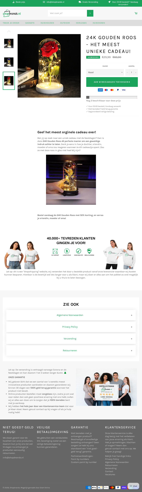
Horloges (81, 23)
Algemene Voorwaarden (70, 315)
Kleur (105, 66)
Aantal (132, 66)
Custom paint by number (84, 462)
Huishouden (47, 23)
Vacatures (110, 474)
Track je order (11, 23)
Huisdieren (99, 23)
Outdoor (65, 23)
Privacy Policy (70, 326)
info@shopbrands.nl (55, 2)
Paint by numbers (80, 459)
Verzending (70, 338)
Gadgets (29, 23)
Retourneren (70, 350)
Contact (109, 471)
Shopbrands (15, 488)
